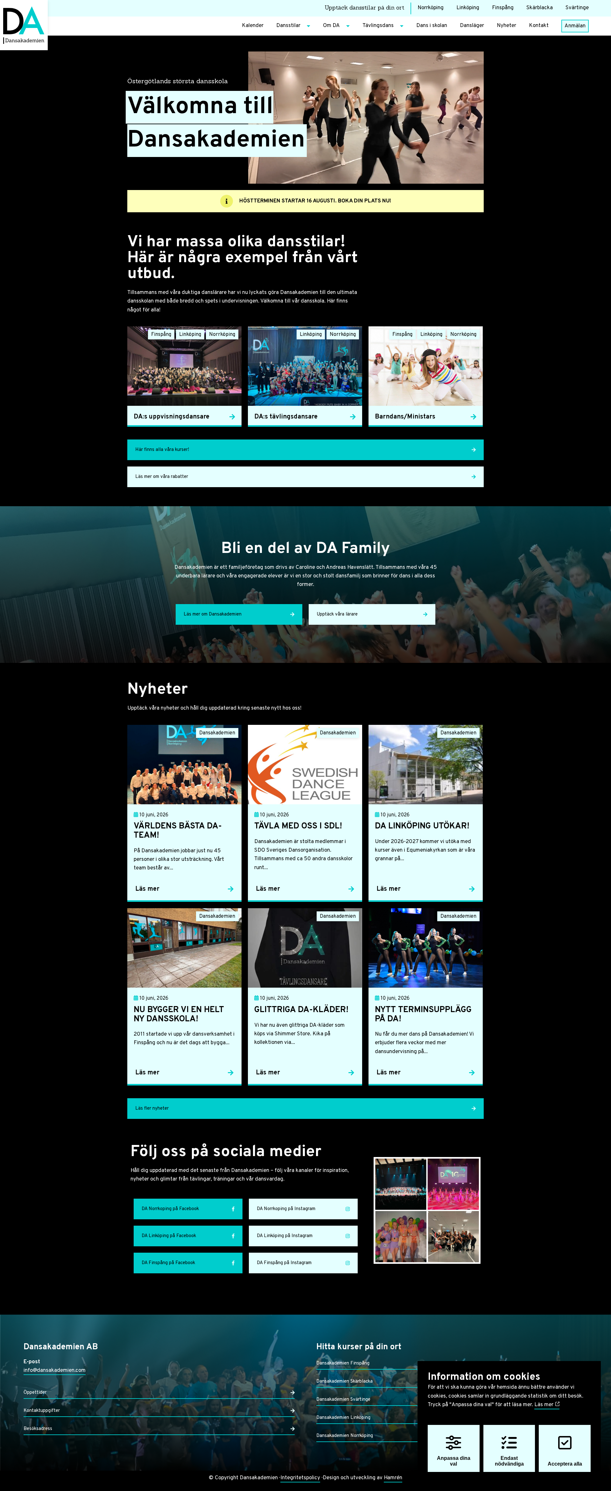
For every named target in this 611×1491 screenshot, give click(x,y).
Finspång (503, 7)
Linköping (467, 7)
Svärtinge (577, 7)
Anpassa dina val (453, 1461)
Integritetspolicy (300, 1477)
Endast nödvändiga (509, 1461)
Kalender (252, 25)
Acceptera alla (565, 1464)
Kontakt (539, 25)
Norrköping (431, 7)
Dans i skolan (431, 25)
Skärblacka (539, 7)
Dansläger (472, 25)
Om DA (331, 25)
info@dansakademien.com (55, 1370)
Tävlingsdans (378, 25)
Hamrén (393, 1477)
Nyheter (506, 25)
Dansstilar (288, 25)
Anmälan (575, 26)
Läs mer (544, 1404)
